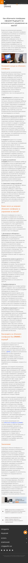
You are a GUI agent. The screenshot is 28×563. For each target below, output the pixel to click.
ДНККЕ (8, 351)
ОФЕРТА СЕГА (25, 532)
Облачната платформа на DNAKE (13, 422)
